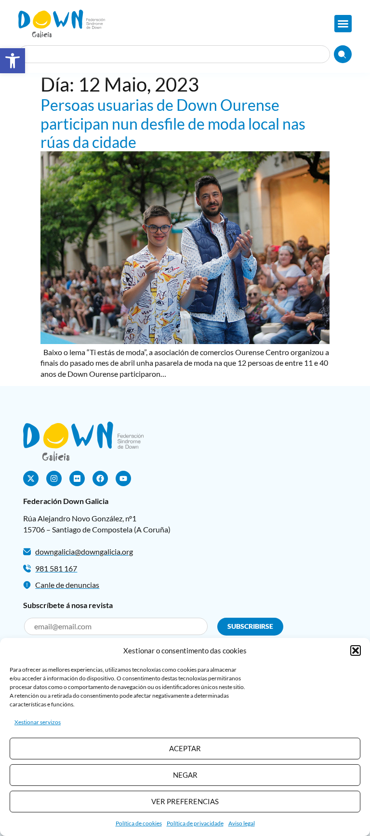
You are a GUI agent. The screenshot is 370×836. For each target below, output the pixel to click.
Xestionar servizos (37, 722)
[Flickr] (77, 478)
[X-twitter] (31, 478)
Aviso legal (241, 823)
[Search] (343, 54)
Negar (185, 774)
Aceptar (185, 748)
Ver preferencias (185, 801)
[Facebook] (100, 478)
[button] (12, 60)
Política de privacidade (195, 823)
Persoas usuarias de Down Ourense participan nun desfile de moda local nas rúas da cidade (172, 123)
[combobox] (174, 54)
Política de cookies (139, 823)
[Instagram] (54, 478)
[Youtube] (123, 478)
